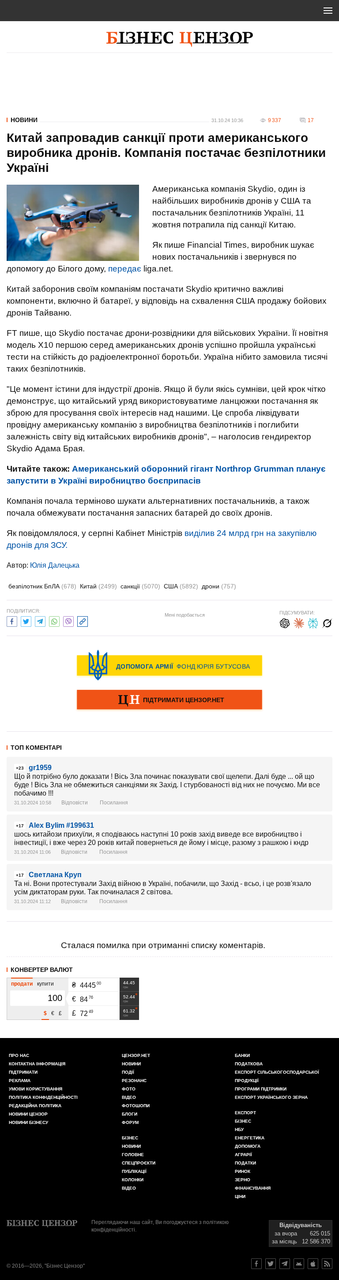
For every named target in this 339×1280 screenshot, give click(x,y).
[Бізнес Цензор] (179, 39)
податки (245, 1163)
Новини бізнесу (28, 1122)
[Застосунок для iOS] (313, 1263)
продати (22, 984)
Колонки (132, 1179)
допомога (247, 1146)
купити (45, 984)
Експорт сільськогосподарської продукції (277, 1076)
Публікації (134, 1171)
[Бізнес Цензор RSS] (327, 1263)
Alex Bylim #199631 (61, 825)
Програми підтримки (260, 1089)
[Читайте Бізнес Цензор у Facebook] (256, 1263)
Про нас (19, 1055)
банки (242, 1055)
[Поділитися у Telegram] (40, 620)
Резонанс (134, 1080)
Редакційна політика (35, 1105)
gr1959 (40, 767)
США (181, 586)
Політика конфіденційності (43, 1097)
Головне (133, 1154)
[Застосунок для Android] (299, 1263)
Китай (98, 586)
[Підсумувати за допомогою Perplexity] (313, 622)
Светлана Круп (55, 874)
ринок (242, 1171)
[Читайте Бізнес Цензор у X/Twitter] (270, 1263)
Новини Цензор (28, 1114)
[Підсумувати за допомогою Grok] (327, 622)
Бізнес (130, 1137)
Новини (24, 119)
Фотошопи (136, 1105)
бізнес (243, 1121)
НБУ (239, 1129)
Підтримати (23, 1072)
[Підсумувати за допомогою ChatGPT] (284, 622)
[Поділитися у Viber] (68, 620)
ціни (240, 1196)
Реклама (19, 1080)
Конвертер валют (42, 969)
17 (311, 120)
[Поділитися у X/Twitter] (26, 620)
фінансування (253, 1188)
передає (124, 268)
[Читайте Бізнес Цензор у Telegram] (284, 1263)
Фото (129, 1089)
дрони (219, 586)
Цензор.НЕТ (136, 1055)
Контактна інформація (37, 1063)
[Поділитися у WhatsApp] (54, 620)
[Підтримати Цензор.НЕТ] (169, 700)
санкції (140, 586)
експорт (245, 1112)
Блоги (129, 1114)
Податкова (249, 1063)
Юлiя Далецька (54, 565)
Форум (130, 1122)
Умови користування (35, 1089)
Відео (129, 1097)
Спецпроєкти (138, 1163)
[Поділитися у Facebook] (12, 620)
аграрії (243, 1154)
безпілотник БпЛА (42, 586)
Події (128, 1072)
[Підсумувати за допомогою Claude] (299, 622)
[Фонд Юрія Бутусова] (169, 665)
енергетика (249, 1137)
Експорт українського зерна (271, 1097)
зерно (242, 1179)
